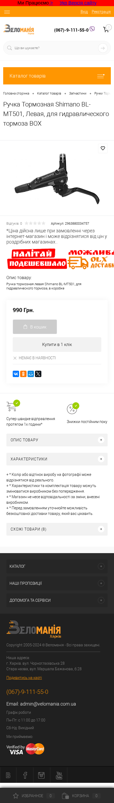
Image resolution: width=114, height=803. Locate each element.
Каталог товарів (28, 76)
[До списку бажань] (103, 148)
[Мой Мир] (31, 374)
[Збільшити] (57, 178)
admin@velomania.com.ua (48, 704)
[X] (38, 374)
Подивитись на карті (24, 678)
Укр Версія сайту (78, 3)
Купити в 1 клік (57, 344)
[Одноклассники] (23, 374)
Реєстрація (101, 12)
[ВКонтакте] (16, 374)
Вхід (84, 12)
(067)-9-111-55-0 (72, 30)
